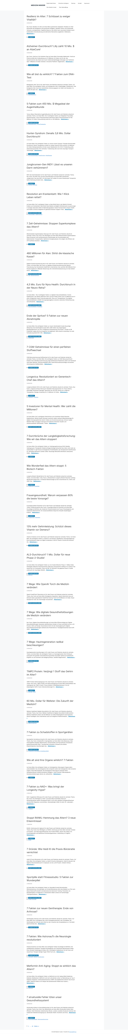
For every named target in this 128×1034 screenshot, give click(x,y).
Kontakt (80, 3)
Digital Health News (51, 3)
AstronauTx (30, 956)
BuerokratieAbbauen (32, 1019)
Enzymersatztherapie (33, 155)
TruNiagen (30, 808)
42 (33, 1026)
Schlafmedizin (41, 956)
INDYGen (35, 184)
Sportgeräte (37, 751)
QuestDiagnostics (32, 94)
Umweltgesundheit (44, 751)
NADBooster (31, 486)
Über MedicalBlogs (63, 7)
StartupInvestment (35, 275)
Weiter (36, 1026)
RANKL (29, 840)
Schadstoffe (31, 751)
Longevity (31, 37)
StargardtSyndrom (32, 124)
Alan (29, 275)
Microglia (30, 691)
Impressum (86, 3)
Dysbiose (30, 184)
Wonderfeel (36, 486)
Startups (73, 3)
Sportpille (34, 899)
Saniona (35, 956)
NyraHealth (39, 306)
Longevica (36, 397)
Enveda (30, 899)
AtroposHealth (31, 214)
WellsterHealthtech (32, 723)
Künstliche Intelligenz (63, 3)
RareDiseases (49, 155)
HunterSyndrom (41, 155)
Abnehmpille (31, 337)
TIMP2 (34, 691)
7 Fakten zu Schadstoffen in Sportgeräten (50, 732)
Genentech (30, 397)
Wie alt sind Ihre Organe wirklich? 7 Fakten (50, 760)
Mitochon (30, 575)
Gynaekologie (31, 517)
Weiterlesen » (30, 33)
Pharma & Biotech (33, 65)
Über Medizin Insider (51, 7)
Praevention (37, 517)
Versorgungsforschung (43, 1019)
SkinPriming (30, 662)
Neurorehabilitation (32, 306)
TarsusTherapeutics (41, 124)
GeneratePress (72, 1031)
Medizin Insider (38, 5)
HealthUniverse (38, 214)
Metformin (30, 988)
